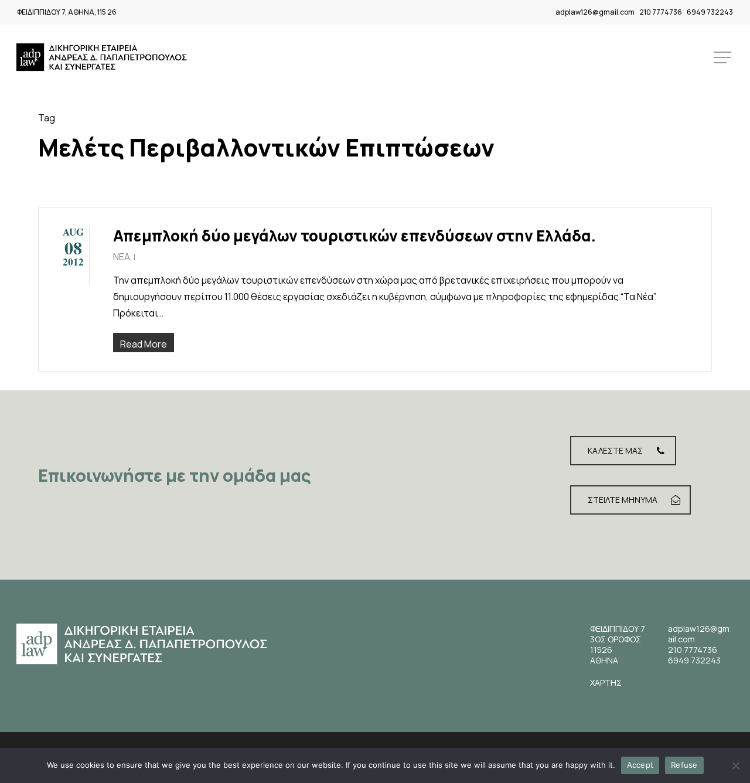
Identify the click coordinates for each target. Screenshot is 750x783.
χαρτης (606, 682)
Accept (640, 765)
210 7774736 (660, 12)
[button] (724, 58)
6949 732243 (710, 12)
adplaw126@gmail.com (595, 12)
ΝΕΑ (121, 256)
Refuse (684, 765)
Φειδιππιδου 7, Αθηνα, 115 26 (67, 12)
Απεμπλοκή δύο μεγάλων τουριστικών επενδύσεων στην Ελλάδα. (354, 235)
